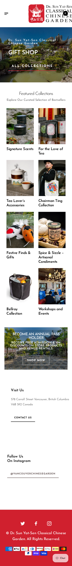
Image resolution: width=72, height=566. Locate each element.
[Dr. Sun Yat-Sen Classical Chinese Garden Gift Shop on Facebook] (36, 523)
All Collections (32, 66)
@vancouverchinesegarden (33, 474)
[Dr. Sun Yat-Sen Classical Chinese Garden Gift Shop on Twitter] (22, 523)
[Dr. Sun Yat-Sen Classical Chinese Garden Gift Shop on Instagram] (49, 523)
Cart (65, 13)
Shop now (36, 360)
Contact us (23, 418)
